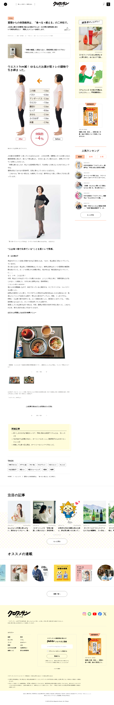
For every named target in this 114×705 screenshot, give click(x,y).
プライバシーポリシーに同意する (58, 651)
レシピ (62, 465)
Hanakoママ (74, 693)
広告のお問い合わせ (36, 676)
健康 (9, 637)
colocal (68, 693)
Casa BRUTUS (41, 693)
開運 (9, 645)
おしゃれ (10, 639)
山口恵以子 (13, 469)
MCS (45, 695)
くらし (11, 18)
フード (9, 642)
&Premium (58, 693)
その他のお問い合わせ (47, 676)
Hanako (52, 693)
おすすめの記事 (12, 647)
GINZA (47, 693)
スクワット (42, 465)
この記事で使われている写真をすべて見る (39, 406)
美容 (21, 637)
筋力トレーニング (34, 469)
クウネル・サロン (82, 693)
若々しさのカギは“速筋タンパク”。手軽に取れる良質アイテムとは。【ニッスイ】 (39, 434)
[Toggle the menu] (5, 4)
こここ (88, 693)
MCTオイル (13, 465)
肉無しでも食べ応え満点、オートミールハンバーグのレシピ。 (34, 445)
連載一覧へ (56, 594)
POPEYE (34, 693)
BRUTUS (29, 693)
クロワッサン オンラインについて (16, 676)
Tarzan (63, 693)
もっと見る (90, 215)
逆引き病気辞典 (24, 650)
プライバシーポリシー (63, 660)
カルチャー (23, 642)
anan (24, 693)
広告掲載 (59, 695)
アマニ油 (23, 465)
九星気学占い (23, 647)
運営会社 (27, 676)
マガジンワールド (51, 695)
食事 (52, 469)
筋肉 (45, 469)
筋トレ (22, 469)
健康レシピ (11, 650)
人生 (21, 645)
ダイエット (53, 465)
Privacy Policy (65, 695)
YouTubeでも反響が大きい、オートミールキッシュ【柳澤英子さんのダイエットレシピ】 (39, 440)
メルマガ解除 (57, 668)
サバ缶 (32, 465)
